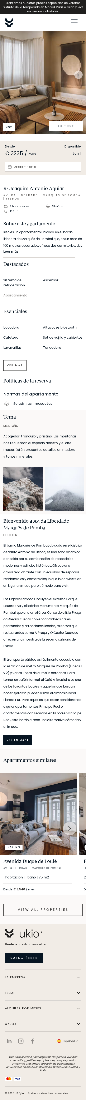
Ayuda (11, 1024)
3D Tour (66, 126)
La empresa (15, 977)
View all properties (43, 909)
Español (69, 1041)
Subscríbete (24, 958)
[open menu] (74, 22)
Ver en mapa (18, 740)
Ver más (15, 365)
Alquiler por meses (23, 1008)
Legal (10, 993)
